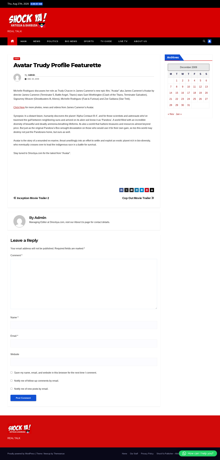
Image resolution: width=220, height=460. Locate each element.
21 (170, 99)
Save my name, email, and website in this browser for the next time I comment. (55, 372)
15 (176, 92)
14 (170, 92)
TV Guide (106, 41)
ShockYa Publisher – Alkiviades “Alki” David (176, 454)
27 (206, 99)
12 (200, 86)
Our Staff (134, 454)
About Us (79, 222)
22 (176, 99)
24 (188, 99)
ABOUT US (140, 41)
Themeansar (59, 454)
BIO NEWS (71, 41)
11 (194, 86)
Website (14, 354)
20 (206, 92)
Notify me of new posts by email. (31, 389)
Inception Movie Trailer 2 (32, 198)
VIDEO (16, 58)
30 (182, 105)
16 (182, 92)
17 (188, 92)
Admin (31, 75)
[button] (204, 41)
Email (14, 336)
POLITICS (52, 41)
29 (176, 105)
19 (200, 92)
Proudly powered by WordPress (21, 454)
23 (182, 99)
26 (200, 99)
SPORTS (89, 41)
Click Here (19, 107)
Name (14, 317)
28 (170, 105)
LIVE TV (123, 41)
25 (194, 99)
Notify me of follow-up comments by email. (36, 380)
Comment (16, 255)
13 (206, 86)
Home (124, 454)
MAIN (24, 41)
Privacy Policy (147, 454)
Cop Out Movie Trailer (136, 198)
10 (188, 86)
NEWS (36, 41)
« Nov (171, 114)
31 (188, 105)
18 (194, 92)
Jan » (179, 114)
